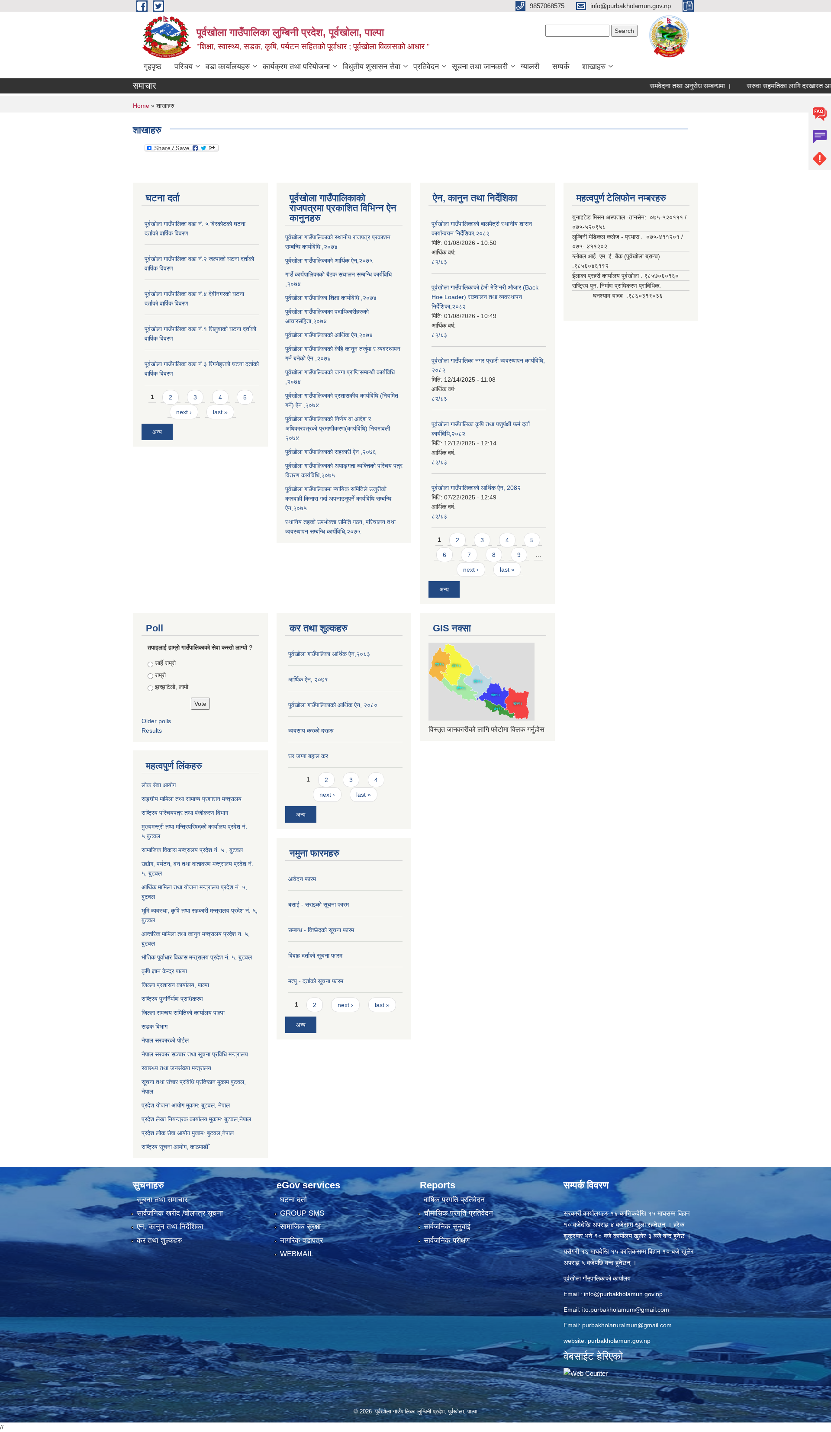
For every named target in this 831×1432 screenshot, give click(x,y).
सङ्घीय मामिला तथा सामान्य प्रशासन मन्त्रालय (192, 798)
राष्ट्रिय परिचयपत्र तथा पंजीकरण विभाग (185, 812)
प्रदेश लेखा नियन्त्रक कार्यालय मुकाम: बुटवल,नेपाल (196, 1119)
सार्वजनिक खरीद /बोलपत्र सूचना (180, 1213)
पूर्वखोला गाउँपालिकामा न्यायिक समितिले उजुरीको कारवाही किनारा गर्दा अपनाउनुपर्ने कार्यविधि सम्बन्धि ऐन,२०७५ (338, 499)
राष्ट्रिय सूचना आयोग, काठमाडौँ (175, 1146)
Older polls (156, 721)
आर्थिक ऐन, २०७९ (308, 679)
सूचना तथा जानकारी (480, 66)
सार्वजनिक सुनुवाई (447, 1227)
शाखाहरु (594, 66)
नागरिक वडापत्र (301, 1240)
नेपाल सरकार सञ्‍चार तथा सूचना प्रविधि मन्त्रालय (195, 1054)
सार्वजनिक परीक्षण (447, 1240)
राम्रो (160, 675)
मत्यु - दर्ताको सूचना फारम (315, 981)
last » (220, 412)
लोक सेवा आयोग (159, 785)
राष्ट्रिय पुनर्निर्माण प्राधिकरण (172, 998)
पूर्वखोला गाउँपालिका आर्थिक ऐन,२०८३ (329, 653)
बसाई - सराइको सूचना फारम (318, 904)
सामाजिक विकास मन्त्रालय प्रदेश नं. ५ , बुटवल (192, 849)
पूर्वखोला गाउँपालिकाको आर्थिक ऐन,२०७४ (329, 334)
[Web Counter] (586, 1373)
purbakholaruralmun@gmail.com (627, 1325)
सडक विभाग (154, 1026)
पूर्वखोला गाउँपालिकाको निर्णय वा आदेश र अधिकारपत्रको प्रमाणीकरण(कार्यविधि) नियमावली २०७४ (337, 428)
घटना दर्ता (293, 1200)
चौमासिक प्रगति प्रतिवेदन (458, 1213)
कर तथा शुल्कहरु (159, 1240)
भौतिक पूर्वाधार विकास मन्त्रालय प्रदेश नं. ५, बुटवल (197, 957)
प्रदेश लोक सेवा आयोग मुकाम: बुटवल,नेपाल (188, 1133)
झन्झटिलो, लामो (171, 686)
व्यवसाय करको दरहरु (311, 730)
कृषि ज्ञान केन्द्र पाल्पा (164, 971)
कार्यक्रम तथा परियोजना (296, 66)
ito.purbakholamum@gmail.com (625, 1309)
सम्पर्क (560, 66)
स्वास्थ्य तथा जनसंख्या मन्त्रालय (176, 1068)
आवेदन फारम (302, 878)
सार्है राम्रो (165, 663)
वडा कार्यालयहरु (228, 66)
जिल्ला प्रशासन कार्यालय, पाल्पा (175, 984)
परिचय (183, 66)
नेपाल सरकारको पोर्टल (165, 1040)
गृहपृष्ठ (152, 66)
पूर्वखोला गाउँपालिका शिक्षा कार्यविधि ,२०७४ (331, 297)
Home (141, 105)
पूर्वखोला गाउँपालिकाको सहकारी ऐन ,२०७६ (330, 451)
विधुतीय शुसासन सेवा (371, 66)
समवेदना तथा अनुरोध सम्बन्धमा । (662, 86)
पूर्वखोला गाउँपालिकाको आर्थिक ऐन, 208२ (476, 487)
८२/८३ (439, 261)
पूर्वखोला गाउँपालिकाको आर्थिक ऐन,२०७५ (329, 260)
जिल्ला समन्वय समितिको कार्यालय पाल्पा (183, 1012)
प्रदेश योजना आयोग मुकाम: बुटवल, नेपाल (186, 1105)
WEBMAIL (296, 1254)
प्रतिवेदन (426, 66)
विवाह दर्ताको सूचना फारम (315, 955)
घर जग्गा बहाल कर (308, 756)
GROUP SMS (302, 1213)
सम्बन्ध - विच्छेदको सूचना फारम (321, 930)
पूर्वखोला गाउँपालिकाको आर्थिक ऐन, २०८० (332, 705)
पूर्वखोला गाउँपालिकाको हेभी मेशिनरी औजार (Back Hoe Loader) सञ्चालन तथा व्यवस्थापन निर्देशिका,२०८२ (485, 297)
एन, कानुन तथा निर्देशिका (170, 1227)
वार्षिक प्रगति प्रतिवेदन (454, 1200)
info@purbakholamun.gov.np (623, 1293)
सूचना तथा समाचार (162, 1200)
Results (152, 730)
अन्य (157, 431)
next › (184, 412)
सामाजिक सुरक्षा (300, 1227)
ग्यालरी (530, 66)
